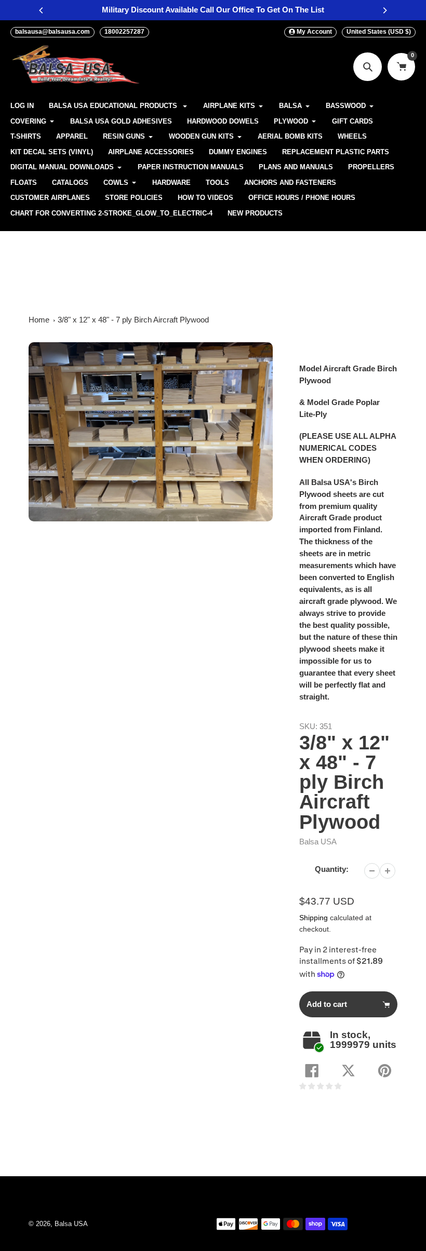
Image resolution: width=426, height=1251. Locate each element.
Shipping (313, 917)
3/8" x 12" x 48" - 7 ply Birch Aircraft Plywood (133, 319)
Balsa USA (318, 841)
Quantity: (332, 869)
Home (39, 319)
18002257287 (124, 31)
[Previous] (41, 10)
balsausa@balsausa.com (52, 31)
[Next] (384, 10)
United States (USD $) (379, 31)
